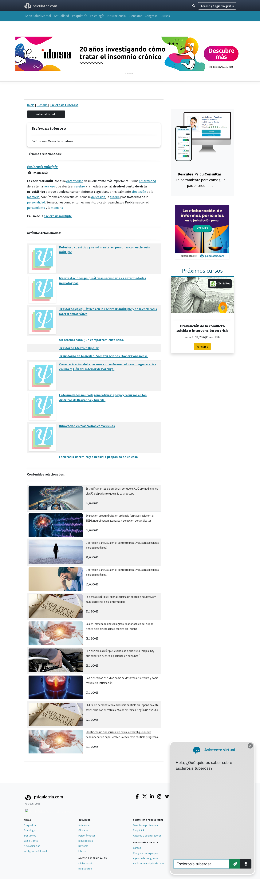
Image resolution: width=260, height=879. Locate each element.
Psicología (97, 16)
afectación (139, 192)
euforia (115, 197)
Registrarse (85, 868)
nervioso (49, 186)
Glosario (42, 105)
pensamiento (36, 208)
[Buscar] (194, 6)
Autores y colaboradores (147, 835)
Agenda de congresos (145, 858)
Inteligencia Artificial (35, 851)
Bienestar (135, 16)
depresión (98, 197)
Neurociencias (32, 846)
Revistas (83, 846)
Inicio (30, 105)
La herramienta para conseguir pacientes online (200, 180)
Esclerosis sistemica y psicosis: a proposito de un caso (98, 457)
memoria (33, 197)
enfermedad (74, 181)
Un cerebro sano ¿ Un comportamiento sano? (91, 340)
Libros (82, 851)
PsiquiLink (138, 830)
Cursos (165, 16)
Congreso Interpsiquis (145, 853)
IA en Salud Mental (38, 16)
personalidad (36, 202)
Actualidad (61, 16)
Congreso (151, 16)
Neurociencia (116, 16)
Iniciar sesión (85, 863)
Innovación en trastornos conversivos (87, 426)
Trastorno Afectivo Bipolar (79, 348)
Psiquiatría (79, 16)
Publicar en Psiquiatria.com (148, 863)
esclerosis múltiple (58, 216)
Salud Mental (31, 840)
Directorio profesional (145, 825)
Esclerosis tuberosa (64, 105)
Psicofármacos (87, 835)
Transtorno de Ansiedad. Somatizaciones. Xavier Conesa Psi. (103, 356)
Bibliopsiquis (85, 840)
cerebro (79, 186)
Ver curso (202, 346)
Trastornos (30, 835)
